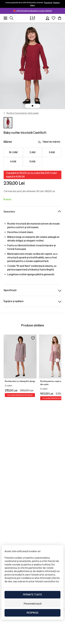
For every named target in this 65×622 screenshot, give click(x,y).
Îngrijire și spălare (14, 301)
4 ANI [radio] (13, 161)
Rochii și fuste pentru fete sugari (22, 113)
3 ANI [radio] (52, 152)
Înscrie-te (48, 3)
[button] (32, 106)
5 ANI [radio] (32, 161)
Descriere (9, 211)
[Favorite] (53, 18)
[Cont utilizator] (47, 18)
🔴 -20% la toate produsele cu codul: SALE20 (32, 11)
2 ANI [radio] (32, 152)
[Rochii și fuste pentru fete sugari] (4, 113)
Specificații (10, 290)
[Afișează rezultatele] (11, 18)
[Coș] (59, 18)
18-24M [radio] (13, 152)
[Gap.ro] (32, 18)
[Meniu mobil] (5, 18)
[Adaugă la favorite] (33, 338)
